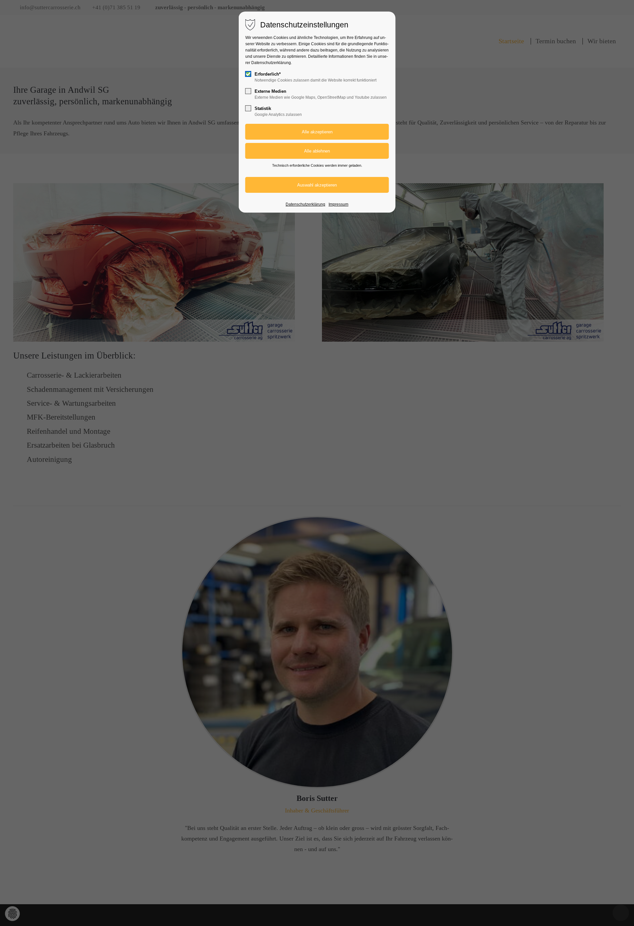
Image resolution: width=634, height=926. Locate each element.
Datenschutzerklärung (305, 204)
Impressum (338, 204)
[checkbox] (248, 74)
